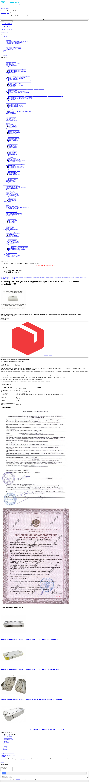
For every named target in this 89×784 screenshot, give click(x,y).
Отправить (44, 780)
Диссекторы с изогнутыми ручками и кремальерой (19, 111)
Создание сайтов (4, 751)
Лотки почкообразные (11, 60)
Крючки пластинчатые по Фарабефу (16, 164)
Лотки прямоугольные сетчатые (15, 85)
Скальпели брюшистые (13, 137)
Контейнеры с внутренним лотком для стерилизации (20, 98)
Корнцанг (8, 175)
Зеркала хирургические (11, 125)
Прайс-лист (8, 40)
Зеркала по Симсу (12, 200)
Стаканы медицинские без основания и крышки (19, 73)
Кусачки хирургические (11, 113)
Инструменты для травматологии (13, 47)
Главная (5, 36)
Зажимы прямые (12, 148)
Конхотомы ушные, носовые (12, 206)
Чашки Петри (11, 66)
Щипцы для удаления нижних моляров (19, 246)
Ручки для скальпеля (13, 135)
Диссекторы (8, 110)
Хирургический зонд (10, 153)
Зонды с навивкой (12, 158)
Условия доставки (48, 355)
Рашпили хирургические (11, 120)
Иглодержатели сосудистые (14, 161)
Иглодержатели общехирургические (16, 160)
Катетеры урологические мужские (16, 166)
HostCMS (3, 756)
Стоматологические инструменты (13, 48)
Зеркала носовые (12, 219)
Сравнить (8, 355)
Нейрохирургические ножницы (13, 257)
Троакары (8, 123)
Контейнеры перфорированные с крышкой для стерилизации (22, 94)
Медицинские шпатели (11, 181)
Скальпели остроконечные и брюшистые (15, 134)
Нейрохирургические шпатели (12, 258)
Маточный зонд (9, 189)
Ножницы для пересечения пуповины (14, 191)
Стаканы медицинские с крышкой (16, 75)
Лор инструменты (10, 44)
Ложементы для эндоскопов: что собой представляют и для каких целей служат (26, 89)
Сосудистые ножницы (13, 144)
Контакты (5, 55)
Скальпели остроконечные (14, 138)
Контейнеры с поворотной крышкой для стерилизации (20, 97)
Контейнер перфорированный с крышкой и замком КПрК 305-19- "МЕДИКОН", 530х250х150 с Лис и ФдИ (31, 699)
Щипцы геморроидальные (14, 171)
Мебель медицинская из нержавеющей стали (16, 103)
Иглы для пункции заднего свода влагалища (16, 187)
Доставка (5, 51)
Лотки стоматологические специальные (17, 71)
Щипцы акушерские (10, 192)
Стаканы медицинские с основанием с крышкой (19, 76)
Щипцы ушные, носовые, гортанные (14, 213)
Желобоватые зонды (12, 155)
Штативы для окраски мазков (14, 100)
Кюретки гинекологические (12, 188)
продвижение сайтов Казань (7, 753)
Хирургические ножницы (11, 139)
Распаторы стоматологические (12, 242)
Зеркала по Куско (12, 198)
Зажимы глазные (9, 228)
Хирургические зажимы (11, 145)
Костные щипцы (12, 169)
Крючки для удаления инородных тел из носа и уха (17, 207)
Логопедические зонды (11, 114)
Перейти (46, 274)
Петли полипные (9, 209)
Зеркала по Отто (12, 199)
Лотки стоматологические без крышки (17, 69)
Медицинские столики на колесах (15, 105)
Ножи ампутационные (11, 117)
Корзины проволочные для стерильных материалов (19, 82)
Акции (4, 50)
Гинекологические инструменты (13, 43)
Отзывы (5, 53)
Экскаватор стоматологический (13, 233)
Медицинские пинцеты (11, 128)
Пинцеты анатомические (13, 130)
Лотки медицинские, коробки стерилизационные (17, 41)
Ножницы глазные (10, 224)
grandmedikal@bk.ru (5, 13)
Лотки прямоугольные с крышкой (13, 63)
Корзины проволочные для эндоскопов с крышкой (19, 80)
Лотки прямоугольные (11, 62)
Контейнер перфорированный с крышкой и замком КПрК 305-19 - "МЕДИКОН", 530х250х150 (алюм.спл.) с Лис (33, 729)
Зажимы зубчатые (12, 152)
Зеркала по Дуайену (12, 196)
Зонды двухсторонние (13, 157)
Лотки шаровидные (10, 64)
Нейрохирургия (9, 49)
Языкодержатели (9, 124)
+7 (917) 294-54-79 (7, 24)
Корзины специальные (13, 84)
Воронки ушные (9, 215)
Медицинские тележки (13, 107)
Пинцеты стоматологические (12, 241)
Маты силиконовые (12, 90)
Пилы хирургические (10, 119)
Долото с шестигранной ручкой (13, 255)
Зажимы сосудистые (12, 151)
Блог (4, 748)
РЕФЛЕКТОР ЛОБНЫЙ (11, 212)
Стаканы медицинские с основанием (16, 77)
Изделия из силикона (10, 86)
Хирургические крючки (11, 162)
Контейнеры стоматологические (15, 67)
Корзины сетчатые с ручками (14, 83)
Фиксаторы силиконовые (14, 87)
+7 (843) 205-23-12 (7, 26)
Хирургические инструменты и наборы (14, 42)
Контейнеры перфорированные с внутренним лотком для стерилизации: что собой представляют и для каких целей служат (35, 96)
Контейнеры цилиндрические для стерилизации (19, 92)
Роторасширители (10, 121)
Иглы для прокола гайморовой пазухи (14, 203)
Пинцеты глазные (10, 226)
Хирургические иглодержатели (13, 159)
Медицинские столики (13, 104)
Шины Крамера (9, 230)
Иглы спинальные (10, 112)
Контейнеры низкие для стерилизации (16, 93)
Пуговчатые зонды (12, 154)
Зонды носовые (11, 221)
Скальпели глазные (10, 227)
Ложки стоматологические (12, 237)
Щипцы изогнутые (12, 172)
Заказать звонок (4, 32)
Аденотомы (8, 202)
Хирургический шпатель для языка (16, 182)
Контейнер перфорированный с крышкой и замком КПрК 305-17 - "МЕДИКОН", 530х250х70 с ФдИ (29, 639)
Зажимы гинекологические (12, 193)
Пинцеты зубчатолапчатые (14, 132)
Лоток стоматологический (11, 65)
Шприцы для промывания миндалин (14, 214)
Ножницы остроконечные (14, 141)
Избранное (3, 355)
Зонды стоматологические (11, 253)
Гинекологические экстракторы (13, 186)
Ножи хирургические (10, 118)
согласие (18, 779)
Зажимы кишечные (12, 147)
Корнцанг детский (12, 176)
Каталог (5, 38)
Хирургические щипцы (11, 168)
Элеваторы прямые (12, 235)
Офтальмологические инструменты (14, 45)
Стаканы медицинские (11, 72)
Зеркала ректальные (12, 127)
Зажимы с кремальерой (13, 149)
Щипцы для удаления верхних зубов (16, 249)
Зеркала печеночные (12, 126)
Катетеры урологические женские (16, 167)
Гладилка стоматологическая (12, 236)
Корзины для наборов (13, 79)
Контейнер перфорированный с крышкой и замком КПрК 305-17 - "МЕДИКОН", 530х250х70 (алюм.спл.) (31, 669)
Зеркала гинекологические (12, 194)
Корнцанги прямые (12, 179)
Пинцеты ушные (9, 210)
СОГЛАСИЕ (22, 759)
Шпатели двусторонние (13, 183)
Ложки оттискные (12, 240)
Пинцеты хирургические (13, 131)
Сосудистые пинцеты (13, 133)
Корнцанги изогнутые (13, 178)
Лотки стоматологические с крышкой (16, 70)
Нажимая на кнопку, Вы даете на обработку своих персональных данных (20, 779)
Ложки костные (9, 116)
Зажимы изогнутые (12, 146)
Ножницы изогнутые (13, 140)
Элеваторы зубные (10, 234)
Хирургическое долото (11, 173)
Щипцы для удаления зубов (14, 250)
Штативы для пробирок (13, 101)
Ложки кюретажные (12, 239)
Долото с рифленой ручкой (14, 174)
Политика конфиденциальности (8, 755)
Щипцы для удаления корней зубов (16, 248)
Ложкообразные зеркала (13, 195)
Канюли (7, 205)
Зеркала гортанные (12, 217)
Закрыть (2, 762)
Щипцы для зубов (10, 243)
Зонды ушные (11, 222)
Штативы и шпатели (10, 99)
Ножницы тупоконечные (13, 142)
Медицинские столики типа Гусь (15, 106)
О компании (6, 37)
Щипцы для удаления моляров (15, 244)
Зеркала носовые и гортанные (12, 216)
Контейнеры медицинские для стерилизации (16, 91)
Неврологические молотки (12, 208)
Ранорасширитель (10, 180)
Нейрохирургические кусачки (12, 256)
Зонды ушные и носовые (11, 220)
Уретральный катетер (10, 165)
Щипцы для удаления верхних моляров (19, 247)
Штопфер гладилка (10, 251)
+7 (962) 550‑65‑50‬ (7, 29)
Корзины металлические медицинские (14, 78)
